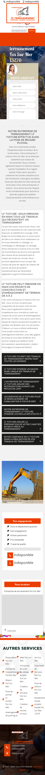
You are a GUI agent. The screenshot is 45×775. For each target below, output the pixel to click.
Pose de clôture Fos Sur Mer (38, 688)
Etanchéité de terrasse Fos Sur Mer (38, 672)
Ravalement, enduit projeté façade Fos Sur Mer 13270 (38, 706)
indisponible (13, 1)
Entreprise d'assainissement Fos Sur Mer (10, 672)
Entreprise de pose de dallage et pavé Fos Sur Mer (24, 673)
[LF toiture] (22, 13)
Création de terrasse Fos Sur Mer (24, 693)
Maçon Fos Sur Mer (9, 683)
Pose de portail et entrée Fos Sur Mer (9, 699)
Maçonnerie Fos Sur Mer (10, 660)
